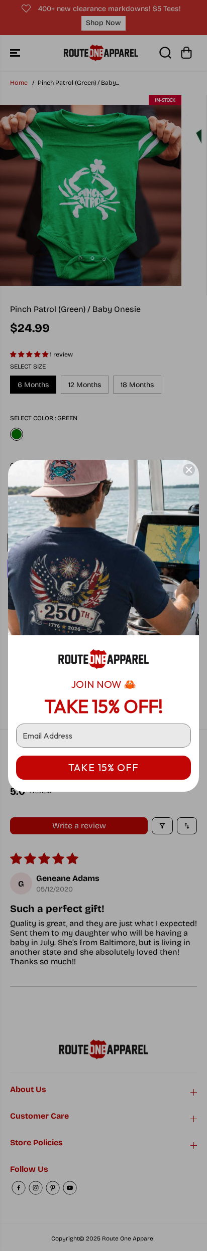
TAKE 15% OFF (103, 767)
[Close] (189, 470)
